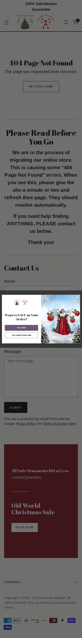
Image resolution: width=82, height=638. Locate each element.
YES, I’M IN (21, 328)
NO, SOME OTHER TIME (21, 335)
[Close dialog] (77, 298)
